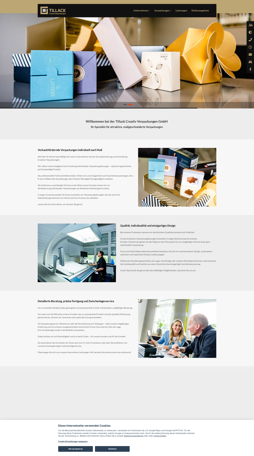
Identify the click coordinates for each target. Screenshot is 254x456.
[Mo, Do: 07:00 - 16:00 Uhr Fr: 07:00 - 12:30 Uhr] (250, 47)
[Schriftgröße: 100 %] (250, 25)
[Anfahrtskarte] (250, 62)
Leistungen (181, 10)
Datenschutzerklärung (133, 436)
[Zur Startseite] (53, 11)
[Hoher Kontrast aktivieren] (250, 32)
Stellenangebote (200, 10)
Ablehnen (112, 449)
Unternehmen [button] (141, 10)
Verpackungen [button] (162, 10)
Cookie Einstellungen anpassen (73, 441)
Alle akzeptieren (75, 449)
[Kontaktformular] (250, 54)
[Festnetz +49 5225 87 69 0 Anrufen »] (250, 39)
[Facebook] (250, 69)
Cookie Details (159, 436)
